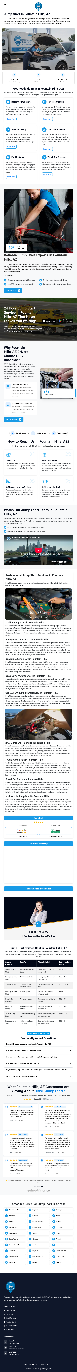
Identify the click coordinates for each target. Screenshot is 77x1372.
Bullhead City (13, 1227)
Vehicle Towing (18, 129)
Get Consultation (11, 419)
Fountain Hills (36, 1227)
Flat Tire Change (56, 102)
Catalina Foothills (14, 1245)
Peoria (58, 1233)
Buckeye (11, 1221)
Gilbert (34, 1233)
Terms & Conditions (32, 1369)
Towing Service (11, 1322)
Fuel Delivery (17, 157)
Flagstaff (35, 1210)
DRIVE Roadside (34, 1365)
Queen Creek (60, 1256)
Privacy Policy (47, 1369)
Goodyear (35, 1245)
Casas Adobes (13, 1239)
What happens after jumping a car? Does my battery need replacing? (32, 1057)
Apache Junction (14, 1210)
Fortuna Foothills (37, 1221)
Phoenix (58, 1239)
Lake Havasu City (37, 1256)
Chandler (12, 1251)
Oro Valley (59, 1227)
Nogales (58, 1221)
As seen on (38, 1187)
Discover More (11, 291)
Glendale (35, 1239)
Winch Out (10, 1329)
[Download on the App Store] (49, 321)
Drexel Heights (13, 1256)
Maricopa (59, 1210)
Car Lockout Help (56, 129)
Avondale (12, 1215)
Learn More (11, 119)
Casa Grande (13, 1233)
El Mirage (12, 1262)
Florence (35, 1215)
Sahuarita (59, 1262)
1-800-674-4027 (26, 329)
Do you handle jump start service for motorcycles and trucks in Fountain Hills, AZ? (37, 1070)
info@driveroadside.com (16, 1349)
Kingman (35, 1251)
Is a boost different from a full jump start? (22, 1076)
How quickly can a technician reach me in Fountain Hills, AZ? (28, 1044)
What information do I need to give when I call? (23, 1050)
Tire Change (10, 1310)
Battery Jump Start (20, 102)
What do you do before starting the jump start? (23, 1063)
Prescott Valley (61, 1251)
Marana (34, 1262)
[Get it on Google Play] (65, 321)
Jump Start (10, 1314)
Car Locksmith (11, 1326)
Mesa (58, 1215)
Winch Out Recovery (58, 157)
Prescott (59, 1245)
